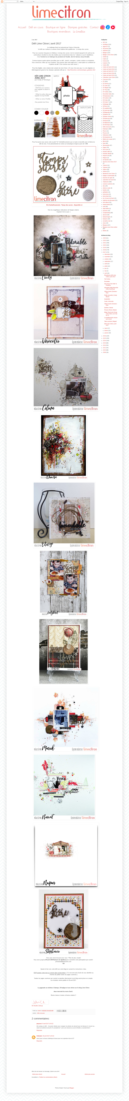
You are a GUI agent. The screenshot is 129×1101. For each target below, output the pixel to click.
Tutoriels (105, 167)
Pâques (105, 157)
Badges (105, 52)
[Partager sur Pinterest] (65, 1011)
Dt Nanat (105, 120)
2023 (104, 238)
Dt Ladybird (106, 108)
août (106, 263)
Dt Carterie (106, 98)
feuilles (105, 190)
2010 (104, 350)
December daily (107, 94)
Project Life (106, 155)
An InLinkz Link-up (37, 1005)
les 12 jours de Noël (108, 198)
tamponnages (106, 217)
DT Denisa (106, 83)
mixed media (106, 204)
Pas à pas (105, 149)
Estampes (105, 129)
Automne (105, 50)
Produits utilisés (107, 153)
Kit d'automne (106, 137)
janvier (107, 333)
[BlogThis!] (60, 1011)
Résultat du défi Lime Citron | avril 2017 (110, 276)
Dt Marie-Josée (107, 116)
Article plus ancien (90, 1074)
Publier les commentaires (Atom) (48, 1077)
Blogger (72, 1088)
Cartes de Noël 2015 (108, 67)
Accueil (63, 1074)
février (106, 330)
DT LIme (105, 85)
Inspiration (107, 299)
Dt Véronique (106, 124)
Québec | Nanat (108, 307)
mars (106, 328)
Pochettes (107, 281)
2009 (104, 352)
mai (106, 271)
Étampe (105, 225)
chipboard (105, 182)
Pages (104, 147)
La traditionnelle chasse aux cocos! (110, 318)
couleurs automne (108, 184)
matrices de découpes (109, 200)
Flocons (105, 133)
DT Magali (105, 87)
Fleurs (104, 131)
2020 (104, 245)
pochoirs (105, 210)
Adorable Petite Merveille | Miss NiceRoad (111, 288)
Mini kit (105, 141)
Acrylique (105, 44)
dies (104, 186)
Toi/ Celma (107, 279)
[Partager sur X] (62, 1011)
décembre (107, 254)
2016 (104, 336)
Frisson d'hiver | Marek (110, 310)
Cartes (104, 65)
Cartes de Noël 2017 (108, 71)
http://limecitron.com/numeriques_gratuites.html (81, 70)
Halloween (106, 135)
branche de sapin (107, 177)
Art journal (105, 48)
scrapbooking (106, 212)
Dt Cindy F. (106, 102)
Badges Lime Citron (108, 54)
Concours (105, 79)
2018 (104, 250)
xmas (104, 223)
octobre (107, 259)
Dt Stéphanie (106, 122)
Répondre (39, 1030)
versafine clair (106, 221)
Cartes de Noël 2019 (108, 75)
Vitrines (105, 171)
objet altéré (106, 208)
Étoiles (105, 230)
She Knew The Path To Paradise (110, 284)
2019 (104, 247)
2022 (104, 240)
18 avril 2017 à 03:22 (48, 1036)
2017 (104, 252)
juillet (106, 266)
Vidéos (105, 169)
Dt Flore (105, 106)
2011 (104, 347)
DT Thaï (105, 89)
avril (106, 273)
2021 (104, 243)
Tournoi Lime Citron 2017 (110, 162)
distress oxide (106, 188)
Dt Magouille (106, 112)
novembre (107, 256)
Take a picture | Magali (110, 321)
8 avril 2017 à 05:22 (47, 1023)
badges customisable (108, 175)
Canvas (105, 61)
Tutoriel (105, 165)
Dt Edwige (105, 104)
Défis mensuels (41, 1013)
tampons (105, 219)
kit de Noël (106, 196)
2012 (104, 345)
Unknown (39, 1036)
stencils (105, 215)
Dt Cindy (105, 100)
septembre (108, 261)
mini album (106, 202)
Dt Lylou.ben (106, 110)
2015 (104, 338)
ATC (104, 42)
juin (106, 268)
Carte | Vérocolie (108, 301)
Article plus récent (37, 1074)
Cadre (104, 59)
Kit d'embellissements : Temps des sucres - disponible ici (64, 205)
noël (104, 206)
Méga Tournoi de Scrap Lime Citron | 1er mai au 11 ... (110, 314)
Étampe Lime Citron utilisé (110, 227)
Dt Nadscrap (106, 118)
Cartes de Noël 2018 (108, 73)
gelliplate (105, 192)
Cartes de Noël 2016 (108, 69)
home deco (106, 194)
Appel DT (105, 46)
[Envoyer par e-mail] (58, 1011)
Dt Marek (105, 114)
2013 (104, 343)
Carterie (105, 63)
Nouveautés (106, 145)
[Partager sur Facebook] (63, 1011)
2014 (104, 340)
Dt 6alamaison (107, 96)
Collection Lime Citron (109, 77)
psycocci (39, 1023)
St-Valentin (106, 159)
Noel (104, 143)
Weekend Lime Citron (109, 173)
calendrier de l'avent (108, 179)
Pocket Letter (106, 151)
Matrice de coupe (107, 139)
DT (103, 81)
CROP (104, 57)
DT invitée (105, 92)
